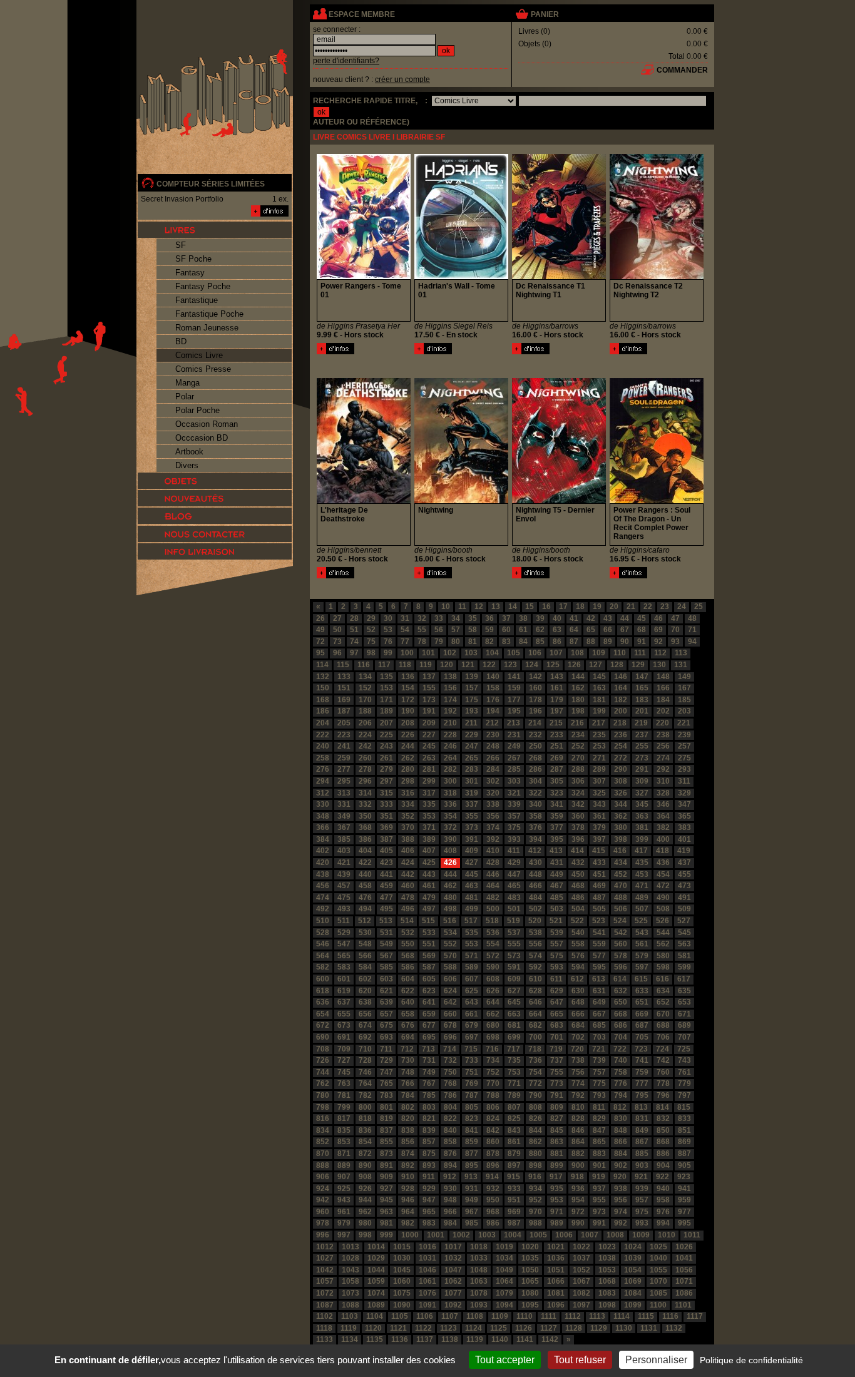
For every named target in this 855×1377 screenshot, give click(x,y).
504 (578, 908)
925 (344, 1188)
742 (663, 1060)
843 (514, 1130)
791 (556, 1095)
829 (599, 1118)
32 (421, 618)
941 (684, 1188)
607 (471, 979)
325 (599, 793)
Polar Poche (197, 410)
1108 (474, 1316)
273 (641, 758)
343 (599, 804)
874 (407, 1153)
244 (407, 746)
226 (407, 734)
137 (429, 676)
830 (620, 1118)
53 (388, 629)
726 (322, 1060)
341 (556, 804)
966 (450, 1211)
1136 (399, 1339)
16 (546, 606)
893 (429, 1165)
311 (684, 781)
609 (514, 979)
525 (641, 920)
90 (624, 641)
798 (322, 1107)
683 (556, 1025)
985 (471, 1223)
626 (492, 990)
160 (535, 687)
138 (450, 676)
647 (556, 1002)
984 (450, 1223)
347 (684, 804)
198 (578, 711)
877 (471, 1153)
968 (492, 1211)
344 (620, 804)
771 (514, 1083)
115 (343, 664)
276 (322, 769)
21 (631, 606)
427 (471, 862)
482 (492, 897)
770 (492, 1083)
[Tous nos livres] (215, 230)
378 (578, 827)
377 (556, 827)
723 (641, 1049)
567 (386, 955)
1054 (633, 1270)
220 (662, 723)
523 (598, 920)
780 (322, 1095)
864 (578, 1141)
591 (514, 967)
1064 (504, 1281)
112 (660, 652)
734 (492, 1060)
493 (344, 908)
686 (620, 1025)
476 (365, 897)
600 (322, 979)
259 (344, 758)
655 (344, 1014)
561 (641, 943)
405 (386, 850)
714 (449, 1049)
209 (429, 723)
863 (556, 1141)
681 (514, 1025)
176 (492, 699)
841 (471, 1130)
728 (365, 1060)
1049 (504, 1270)
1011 (691, 1235)
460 (407, 885)
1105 (399, 1316)
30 (388, 618)
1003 (487, 1235)
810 (578, 1107)
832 (663, 1118)
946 (407, 1199)
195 (514, 711)
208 (407, 723)
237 (641, 734)
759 (641, 1072)
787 (471, 1095)
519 (513, 920)
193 (471, 711)
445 (471, 874)
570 (450, 955)
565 (344, 955)
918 (577, 1176)
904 (663, 1165)
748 (407, 1072)
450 (578, 874)
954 (578, 1199)
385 (344, 839)
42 (590, 618)
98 (371, 652)
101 (428, 652)
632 (620, 990)
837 (386, 1130)
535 (471, 932)
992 (620, 1223)
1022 (581, 1246)
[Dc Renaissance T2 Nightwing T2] (628, 351)
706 (663, 1037)
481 (471, 897)
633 (641, 990)
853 (344, 1141)
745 (344, 1072)
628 (535, 990)
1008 (615, 1235)
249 (514, 746)
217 (598, 723)
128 (616, 664)
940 (663, 1188)
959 (684, 1199)
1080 (530, 1293)
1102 (324, 1316)
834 (322, 1130)
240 (322, 746)
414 (577, 850)
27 (337, 618)
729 (386, 1060)
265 (471, 758)
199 (599, 711)
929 (429, 1188)
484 (535, 897)
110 (619, 652)
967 (471, 1211)
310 (663, 781)
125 (553, 664)
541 (599, 932)
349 (344, 816)
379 (599, 827)
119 (425, 664)
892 (407, 1165)
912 (449, 1176)
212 (492, 723)
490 (663, 897)
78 (421, 641)
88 (590, 641)
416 (620, 850)
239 (684, 734)
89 (607, 641)
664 (535, 1014)
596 (620, 967)
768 (450, 1083)
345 (641, 804)
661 (471, 1014)
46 (658, 618)
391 (471, 839)
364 (663, 816)
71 (692, 629)
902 (620, 1165)
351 (386, 816)
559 (599, 943)
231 (514, 734)
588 (450, 967)
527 (683, 920)
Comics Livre (199, 355)
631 (599, 990)
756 (578, 1072)
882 (578, 1153)
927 (386, 1188)
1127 (548, 1328)
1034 (504, 1258)
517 (471, 920)
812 (620, 1107)
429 (514, 862)
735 (514, 1060)
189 (386, 711)
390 (450, 839)
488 (620, 897)
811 (599, 1107)
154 (407, 687)
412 (534, 850)
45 (641, 618)
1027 (325, 1258)
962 (365, 1211)
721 (598, 1049)
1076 (427, 1293)
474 (322, 897)
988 (535, 1223)
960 (322, 1211)
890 (365, 1165)
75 (371, 641)
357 (514, 816)
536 (492, 932)
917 (556, 1176)
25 (698, 606)
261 (386, 758)
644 (492, 1002)
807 (514, 1107)
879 (514, 1153)
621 (386, 990)
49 (320, 629)
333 (386, 804)
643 (471, 1002)
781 (344, 1095)
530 (365, 932)
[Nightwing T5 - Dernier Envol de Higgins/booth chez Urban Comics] (559, 500)
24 (681, 606)
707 (684, 1037)
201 (641, 711)
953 (556, 1199)
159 (514, 687)
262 (407, 758)
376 (535, 827)
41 (574, 618)
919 (598, 1176)
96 (337, 652)
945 (386, 1199)
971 (556, 1211)
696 (450, 1037)
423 (386, 862)
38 (523, 618)
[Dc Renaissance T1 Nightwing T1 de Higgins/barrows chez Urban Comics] (559, 276)
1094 (504, 1305)
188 (365, 711)
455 (684, 874)
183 (641, 699)
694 (407, 1037)
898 (535, 1165)
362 (620, 816)
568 (407, 955)
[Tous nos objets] (215, 481)
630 (578, 990)
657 (386, 1014)
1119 (348, 1328)
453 (641, 874)
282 (450, 769)
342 (578, 804)
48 (692, 618)
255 (641, 746)
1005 (538, 1235)
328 (663, 793)
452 (620, 874)
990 (578, 1223)
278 (365, 769)
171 (386, 699)
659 (429, 1014)
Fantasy (190, 272)
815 (683, 1107)
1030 (402, 1258)
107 (556, 652)
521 (556, 920)
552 (450, 943)
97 (354, 652)
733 (471, 1060)
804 (450, 1107)
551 (429, 943)
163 (599, 687)
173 (429, 699)
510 (322, 920)
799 (344, 1107)
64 (574, 629)
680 (492, 1025)
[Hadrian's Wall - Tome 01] (433, 351)
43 (607, 618)
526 (662, 920)
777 (641, 1083)
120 (446, 664)
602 (365, 979)
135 (386, 676)
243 (386, 746)
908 (365, 1176)
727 (344, 1060)
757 (599, 1072)
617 (683, 979)
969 (514, 1211)
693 (386, 1037)
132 (322, 676)
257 (684, 746)
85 (540, 641)
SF (180, 245)
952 (535, 1199)
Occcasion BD (201, 438)
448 (535, 874)
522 (577, 920)
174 (450, 699)
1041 (684, 1258)
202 (663, 711)
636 (322, 1002)
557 (556, 943)
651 (641, 1002)
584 (365, 967)
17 (563, 606)
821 (429, 1118)
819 (386, 1118)
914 (492, 1176)
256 (663, 746)
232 (535, 734)
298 (407, 781)
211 (471, 723)
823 (471, 1118)
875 (429, 1153)
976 (663, 1211)
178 (535, 699)
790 (535, 1095)
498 (450, 908)
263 (429, 758)
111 (640, 652)
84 (523, 641)
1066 (556, 1281)
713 (428, 1049)
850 (663, 1130)
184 (663, 699)
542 (620, 932)
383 (684, 827)
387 (386, 839)
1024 (633, 1246)
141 (514, 676)
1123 (448, 1328)
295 (344, 781)
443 (429, 874)
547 (344, 943)
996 (322, 1235)
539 (556, 932)
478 (407, 897)
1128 (573, 1328)
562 (663, 943)
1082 (581, 1293)
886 (663, 1153)
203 (684, 711)
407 (429, 850)
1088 (350, 1305)
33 (438, 618)
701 (556, 1037)
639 (386, 1002)
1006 (564, 1235)
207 (386, 723)
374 (492, 827)
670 (663, 1014)
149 (684, 676)
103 (471, 652)
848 (620, 1130)
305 (556, 781)
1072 (325, 1293)
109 (598, 652)
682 (535, 1025)
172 (407, 699)
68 (641, 629)
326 (620, 793)
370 (407, 827)
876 (450, 1153)
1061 (427, 1281)
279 (386, 769)
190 (407, 711)
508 (663, 908)
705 (641, 1037)
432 (578, 862)
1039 (633, 1258)
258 (322, 758)
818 (365, 1118)
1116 (670, 1316)
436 (663, 862)
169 (344, 699)
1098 (607, 1305)
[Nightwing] (433, 575)
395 (556, 839)
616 (662, 979)
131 (680, 664)
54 (405, 629)
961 (344, 1211)
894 (450, 1165)
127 (595, 664)
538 (535, 932)
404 (365, 850)
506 (620, 908)
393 (514, 839)
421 (344, 862)
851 (684, 1130)
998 (365, 1235)
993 (641, 1223)
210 (450, 723)
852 (322, 1141)
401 (684, 839)
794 (620, 1095)
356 (492, 816)
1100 (658, 1305)
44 (624, 618)
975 (641, 1211)
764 (365, 1083)
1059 (376, 1281)
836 (365, 1130)
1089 (376, 1305)
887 (684, 1153)
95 (320, 652)
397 (599, 839)
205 (344, 723)
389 (429, 839)
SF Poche (193, 259)
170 (365, 699)
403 (344, 850)
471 (641, 885)
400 (663, 839)
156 (450, 687)
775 (599, 1083)
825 (514, 1118)
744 (322, 1072)
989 (556, 1223)
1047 (453, 1270)
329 (684, 793)
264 (450, 758)
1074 (376, 1293)
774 (578, 1083)
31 (405, 618)
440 (365, 874)
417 (641, 850)
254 (620, 746)
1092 (453, 1305)
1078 (479, 1293)
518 (492, 920)
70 (675, 629)
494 (365, 908)
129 (638, 664)
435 (641, 862)
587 (429, 967)
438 (322, 874)
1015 (402, 1246)
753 (514, 1072)
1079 (504, 1293)
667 (599, 1014)
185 (684, 699)
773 (556, 1083)
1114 (621, 1316)
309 (641, 781)
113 (681, 652)
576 (578, 955)
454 (663, 874)
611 (556, 979)
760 (663, 1072)
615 (641, 979)
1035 (530, 1258)
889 (344, 1165)
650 (620, 1002)
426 (450, 862)
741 (641, 1060)
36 (489, 618)
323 (556, 793)
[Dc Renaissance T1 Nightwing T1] (531, 351)
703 (599, 1037)
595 (599, 967)
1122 (423, 1328)
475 (344, 897)
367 (344, 827)
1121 (398, 1328)
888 (322, 1165)
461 (429, 885)
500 (492, 908)
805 (471, 1107)
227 (429, 734)
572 (492, 955)
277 (344, 769)
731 (429, 1060)
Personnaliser (656, 1359)
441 (386, 874)
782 (365, 1095)
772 (535, 1083)
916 (534, 1176)
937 (599, 1188)
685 (599, 1025)
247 (471, 746)
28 (354, 618)
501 (514, 908)
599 (684, 967)
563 (684, 943)
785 (429, 1095)
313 (344, 793)
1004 (512, 1235)
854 (365, 1141)
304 (535, 781)
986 (492, 1223)
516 (449, 920)
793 (599, 1095)
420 (322, 862)
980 (365, 1223)
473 (684, 885)
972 (578, 1211)
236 (620, 734)
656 (365, 1014)
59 (489, 629)
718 (534, 1049)
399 (641, 839)
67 (624, 629)
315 (386, 793)
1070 (658, 1281)
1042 (325, 1270)
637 (344, 1002)
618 (322, 990)
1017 (453, 1246)
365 (684, 816)
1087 (325, 1305)
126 (574, 664)
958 (663, 1199)
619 (344, 990)
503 (556, 908)
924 (322, 1188)
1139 (474, 1339)
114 (322, 664)
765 (386, 1083)
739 (599, 1060)
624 (450, 990)
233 (556, 734)
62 (540, 629)
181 (599, 699)
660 (450, 1014)
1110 (524, 1316)
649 (599, 1002)
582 (322, 967)
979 (344, 1223)
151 (344, 687)
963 (386, 1211)
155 (429, 687)
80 (455, 641)
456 (322, 885)
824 (492, 1118)
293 (684, 769)
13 (495, 606)
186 (322, 711)
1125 (498, 1328)
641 (429, 1002)
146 (620, 676)
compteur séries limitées (210, 184)
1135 (374, 1339)
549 (386, 943)
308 (620, 781)
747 (386, 1072)
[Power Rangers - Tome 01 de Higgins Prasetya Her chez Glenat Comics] (364, 276)
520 (534, 920)
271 (599, 758)
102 (449, 652)
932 (492, 1188)
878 (492, 1153)
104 (492, 652)
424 (407, 862)
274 (663, 758)
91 (641, 641)
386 (365, 839)
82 (489, 641)
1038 (607, 1258)
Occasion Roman (206, 424)
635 (684, 990)
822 (450, 1118)
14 (512, 606)
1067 (581, 1281)
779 (684, 1083)
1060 (402, 1281)
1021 (556, 1246)
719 (556, 1049)
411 (514, 850)
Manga (187, 382)
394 (535, 839)
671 (684, 1014)
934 (535, 1188)
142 (535, 676)
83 (506, 641)
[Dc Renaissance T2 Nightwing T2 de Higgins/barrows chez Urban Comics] (657, 276)
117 (384, 664)
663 (514, 1014)
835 (344, 1130)
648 (578, 1002)
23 (664, 606)
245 (429, 746)
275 (684, 758)
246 (450, 746)
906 (322, 1176)
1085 (658, 1293)
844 (535, 1130)
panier (545, 14)
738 (578, 1060)
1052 (581, 1270)
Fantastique (196, 300)
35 (472, 618)
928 (407, 1188)
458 (365, 885)
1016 (427, 1246)
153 (386, 687)
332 (365, 804)
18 (580, 606)
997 (344, 1235)
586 (407, 967)
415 (598, 850)
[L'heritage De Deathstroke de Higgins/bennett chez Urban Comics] (364, 500)
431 (556, 862)
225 (386, 734)
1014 (376, 1246)
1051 (556, 1270)
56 (438, 629)
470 (620, 885)
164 (620, 687)
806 (492, 1107)
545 (684, 932)
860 (492, 1141)
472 (663, 885)
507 (641, 908)
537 (514, 932)
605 (429, 979)
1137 (424, 1339)
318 (450, 793)
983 (429, 1223)
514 (407, 920)
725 (683, 1049)
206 (365, 723)
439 (344, 874)
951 (514, 1199)
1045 (402, 1270)
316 (407, 793)
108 (577, 652)
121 (467, 664)
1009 (641, 1235)
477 (386, 897)
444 (450, 874)
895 (471, 1165)
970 (535, 1211)
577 (599, 955)
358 (535, 816)
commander (682, 70)
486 (578, 897)
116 (363, 664)
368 (365, 827)
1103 (349, 1316)
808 (535, 1107)
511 (343, 920)
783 (386, 1095)
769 (471, 1083)
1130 (623, 1328)
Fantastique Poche (209, 314)
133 (344, 676)
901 (599, 1165)
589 (471, 967)
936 (578, 1188)
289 (599, 769)
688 (663, 1025)
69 (658, 629)
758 (620, 1072)
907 (344, 1176)
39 (540, 618)
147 (641, 676)
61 (523, 629)
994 (663, 1223)
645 (514, 1002)
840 (450, 1130)
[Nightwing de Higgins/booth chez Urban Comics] (461, 500)
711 (386, 1049)
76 (388, 641)
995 (684, 1223)
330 (322, 804)
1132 (673, 1328)
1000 (410, 1235)
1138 (449, 1339)
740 (620, 1060)
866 (620, 1141)
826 (535, 1118)
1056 (684, 1270)
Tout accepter (505, 1359)
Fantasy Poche (202, 286)
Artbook (189, 451)
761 (684, 1072)
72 (320, 641)
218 (620, 723)
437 (684, 862)
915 (513, 1176)
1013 (350, 1246)
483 (514, 897)
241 (344, 746)
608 (492, 979)
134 (365, 676)
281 (429, 769)
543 (641, 932)
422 (365, 862)
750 (450, 1072)
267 (514, 758)
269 (556, 758)
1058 (350, 1281)
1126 (523, 1328)
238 (663, 734)
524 (620, 920)
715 (471, 1049)
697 (471, 1037)
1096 (556, 1305)
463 (471, 885)
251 (556, 746)
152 (365, 687)
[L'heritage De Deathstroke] (335, 575)
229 (471, 734)
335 (429, 804)
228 (450, 734)
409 (471, 850)
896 (492, 1165)
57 (455, 629)
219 (641, 723)
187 (344, 711)
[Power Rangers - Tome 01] (335, 351)
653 (684, 1002)
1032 (453, 1258)
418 (662, 850)
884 (620, 1153)
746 (365, 1072)
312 (322, 793)
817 (344, 1118)
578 (620, 955)
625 (471, 990)
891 (386, 1165)
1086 (684, 1293)
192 (450, 711)
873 (386, 1153)
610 (535, 979)
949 (471, 1199)
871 (344, 1153)
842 (492, 1130)
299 (429, 781)
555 (514, 943)
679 (471, 1025)
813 (641, 1107)
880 (535, 1153)
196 (535, 711)
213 (513, 723)
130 (659, 664)
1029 (376, 1258)
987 (514, 1223)
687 (641, 1025)
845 (556, 1130)
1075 (402, 1293)
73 (337, 641)
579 (641, 955)
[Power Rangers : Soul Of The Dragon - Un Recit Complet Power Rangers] (628, 575)
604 (407, 979)
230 (492, 734)
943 (344, 1199)
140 (492, 676)
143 (556, 676)
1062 (453, 1281)
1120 (373, 1328)
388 (407, 839)
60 (506, 629)
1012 (325, 1246)
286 (535, 769)
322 (535, 793)
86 (557, 641)
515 (428, 920)
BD (181, 341)
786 (450, 1095)
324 (578, 793)
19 (597, 606)
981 (386, 1223)
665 (556, 1014)
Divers (186, 465)
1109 (499, 1316)
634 (663, 990)
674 (365, 1025)
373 (471, 827)
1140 (499, 1339)
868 (663, 1141)
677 (429, 1025)
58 (472, 629)
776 (620, 1083)
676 (407, 1025)
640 (407, 1002)
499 (471, 908)
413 (556, 850)
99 (388, 652)
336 (450, 804)
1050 (530, 1270)
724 (662, 1049)
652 (663, 1002)
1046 (427, 1270)
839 (429, 1130)
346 (663, 804)
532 (407, 932)
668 (620, 1014)
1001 (435, 1235)
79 (438, 641)
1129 (598, 1328)
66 (607, 629)
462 (450, 885)
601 (344, 979)
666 (578, 1014)
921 (641, 1176)
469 (599, 885)
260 (365, 758)
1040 (658, 1258)
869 (684, 1141)
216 (577, 723)
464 (492, 885)
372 (450, 827)
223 (344, 734)
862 (535, 1141)
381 (641, 827)
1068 (607, 1281)
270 (578, 758)
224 (365, 734)
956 (620, 1199)
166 (663, 687)
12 (478, 606)
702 (578, 1037)
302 (492, 781)
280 (407, 769)
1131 (648, 1328)
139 (471, 676)
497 (429, 908)
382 (663, 827)
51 (354, 629)
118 (405, 664)
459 (386, 885)
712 (407, 1049)
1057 (325, 1281)
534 (450, 932)
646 (535, 1002)
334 (407, 804)
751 (471, 1072)
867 (641, 1141)
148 (663, 676)
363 (641, 816)
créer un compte (402, 79)
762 (322, 1083)
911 (428, 1176)
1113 (597, 1316)
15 (529, 606)
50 (337, 629)
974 (620, 1211)
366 (322, 827)
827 (556, 1118)
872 (365, 1153)
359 (556, 816)
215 (556, 723)
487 (599, 897)
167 (684, 687)
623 (429, 990)
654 (322, 1014)
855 (386, 1141)
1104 (374, 1316)
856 (407, 1141)
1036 (556, 1258)
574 (535, 955)
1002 (461, 1235)
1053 (607, 1270)
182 (620, 699)
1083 (607, 1293)
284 (492, 769)
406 (407, 850)
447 (514, 874)
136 (407, 676)
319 (471, 793)
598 (663, 967)
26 (320, 618)
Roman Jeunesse (206, 327)
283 (471, 769)
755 (556, 1072)
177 (514, 699)
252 (578, 746)
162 (578, 687)
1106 (424, 1316)
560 (620, 943)
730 (407, 1060)
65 (590, 629)
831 (641, 1118)
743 (684, 1060)
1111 (548, 1316)
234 (578, 734)
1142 (549, 1339)
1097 (581, 1305)
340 (535, 804)
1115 (646, 1316)
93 (675, 641)
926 (365, 1188)
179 (556, 699)
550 (407, 943)
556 (535, 943)
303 (514, 781)
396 (578, 839)
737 (556, 1060)
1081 (556, 1293)
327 (641, 793)
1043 (350, 1270)
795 (641, 1095)
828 (578, 1118)
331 (344, 804)
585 (386, 967)
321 (514, 793)
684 (578, 1025)
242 (365, 746)
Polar (184, 396)
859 (471, 1141)
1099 (633, 1305)
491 (684, 897)
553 (471, 943)
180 (578, 699)
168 (322, 699)
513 (385, 920)
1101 (683, 1305)
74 (354, 641)
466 (535, 885)
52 (371, 629)
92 (658, 641)
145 (599, 676)
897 (514, 1165)
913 (471, 1176)
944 (365, 1199)
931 (471, 1188)
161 (556, 687)
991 (599, 1223)
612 (577, 979)
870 (322, 1153)
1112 (573, 1316)
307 (599, 781)
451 (599, 874)
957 (641, 1199)
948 (450, 1199)
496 (407, 908)
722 (620, 1049)
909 (386, 1176)
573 (514, 955)
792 (578, 1095)
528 (322, 932)
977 (684, 1211)
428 (492, 862)
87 (574, 641)
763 (344, 1083)
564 (322, 955)
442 (407, 874)
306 (578, 781)
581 (684, 955)
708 (322, 1049)
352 (407, 816)
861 (514, 1141)
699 (514, 1037)
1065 (530, 1281)
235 (599, 734)
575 (556, 955)
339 (514, 804)
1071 (684, 1281)
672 (322, 1025)
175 (471, 699)
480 (450, 897)
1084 (633, 1293)
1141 (524, 1339)
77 (405, 641)
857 (429, 1141)
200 (620, 711)
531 (386, 932)
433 (599, 862)
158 (492, 687)
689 (684, 1025)
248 (492, 746)
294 (322, 781)
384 (322, 839)
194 (492, 711)
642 (450, 1002)
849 (641, 1130)
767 (429, 1083)
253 (599, 746)
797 (684, 1095)
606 (450, 979)
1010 (666, 1235)
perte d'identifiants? (346, 60)
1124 (473, 1328)
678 (450, 1025)
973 (599, 1211)
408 (450, 850)
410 (492, 850)
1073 (350, 1293)
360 (578, 816)
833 (684, 1118)
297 (386, 781)
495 (386, 908)
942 (322, 1199)
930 (450, 1188)
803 (429, 1107)
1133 (324, 1339)
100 (407, 652)
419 (683, 850)
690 (322, 1037)
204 (322, 723)
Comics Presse (203, 369)
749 (429, 1072)
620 (365, 990)
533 (429, 932)
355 (471, 816)
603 (386, 979)
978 (322, 1223)
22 (647, 606)
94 (692, 641)
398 (620, 839)
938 (620, 1188)
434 (620, 862)
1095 (530, 1305)
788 (492, 1095)
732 (450, 1060)
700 (535, 1037)
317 (429, 793)
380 (620, 827)
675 (386, 1025)
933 (514, 1188)
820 (407, 1118)
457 (344, 885)
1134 (349, 1339)
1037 (581, 1258)
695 (429, 1037)
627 (514, 990)
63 (557, 629)
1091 (427, 1305)
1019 (504, 1246)
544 (663, 932)
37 (506, 618)
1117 (695, 1316)
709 (344, 1049)
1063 (479, 1281)
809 (556, 1107)
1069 (633, 1281)
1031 (427, 1258)
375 (514, 827)
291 (641, 769)
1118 (324, 1328)
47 (675, 618)
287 (556, 769)
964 (407, 1211)
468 (578, 885)
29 (371, 618)
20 (614, 606)
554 (492, 943)
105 (513, 652)
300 (450, 781)
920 (620, 1176)
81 (472, 641)
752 (492, 1072)
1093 (479, 1305)
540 (578, 932)
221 (683, 723)
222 (322, 734)
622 (407, 990)
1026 (684, 1246)
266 (492, 758)
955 (599, 1199)
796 (663, 1095)
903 (641, 1165)
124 (531, 664)
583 (344, 967)
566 (365, 955)
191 (429, 711)
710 (365, 1049)
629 (556, 990)
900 (578, 1165)
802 (407, 1107)
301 (471, 781)
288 (578, 769)
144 (578, 676)
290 (620, 769)
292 (663, 769)
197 (556, 711)
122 (489, 664)
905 (684, 1165)
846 (578, 1130)
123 (510, 664)
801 (386, 1107)
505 (599, 908)
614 (620, 979)
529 (344, 932)
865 (599, 1141)
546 (322, 943)
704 (620, 1037)
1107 (449, 1316)
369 (386, 827)
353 (429, 816)
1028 (350, 1258)
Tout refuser (580, 1359)
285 (514, 769)
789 (514, 1095)
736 (535, 1060)
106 (534, 652)
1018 (479, 1246)
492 (322, 908)
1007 (589, 1235)
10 (445, 606)
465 (514, 885)
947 (429, 1199)
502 (535, 908)
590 (492, 967)
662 (492, 1014)
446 (492, 874)
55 (421, 629)
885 (641, 1153)
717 (513, 1049)
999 (386, 1235)
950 (492, 1199)
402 (322, 850)
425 (429, 862)
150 (322, 687)
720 (577, 1049)
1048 (479, 1270)
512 (364, 920)
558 (578, 943)
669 (641, 1014)
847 (599, 1130)
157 (471, 687)
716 (492, 1049)
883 (599, 1153)
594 (578, 967)
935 (556, 1188)
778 (663, 1083)
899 (556, 1165)
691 (344, 1037)
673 (344, 1025)
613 (598, 979)
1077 (453, 1293)
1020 (530, 1246)
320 (492, 793)
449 (556, 874)
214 (534, 723)
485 (556, 897)
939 (641, 1188)
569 (429, 955)
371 (429, 827)
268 (535, 758)
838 (407, 1130)
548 (365, 943)
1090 (402, 1305)
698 (492, 1037)
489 (641, 897)
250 (535, 746)
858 (450, 1141)
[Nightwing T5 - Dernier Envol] (531, 575)
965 (429, 1211)
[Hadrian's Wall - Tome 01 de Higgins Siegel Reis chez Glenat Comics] (461, 276)
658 (407, 1014)
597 (641, 967)
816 (322, 1118)
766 (407, 1083)
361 (599, 816)
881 (556, 1153)
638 (365, 1002)
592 (535, 967)
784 (407, 1095)
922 (662, 1176)
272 (620, 758)
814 (662, 1107)
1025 (658, 1246)
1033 (479, 1258)
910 (407, 1176)
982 (407, 1223)
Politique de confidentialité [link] (751, 1360)
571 (471, 955)
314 (365, 793)
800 (365, 1107)
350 (365, 816)
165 (641, 687)
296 (365, 781)
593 (556, 967)
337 (471, 804)
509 (684, 908)
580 (663, 955)
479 (429, 897)
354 (450, 816)
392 (492, 839)
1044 (376, 1270)
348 (322, 816)
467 (556, 885)
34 (455, 618)
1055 (658, 1270)
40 (557, 618)
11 (462, 606)
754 (535, 1072)
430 (535, 862)
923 (683, 1176)
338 (492, 804)
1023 (607, 1246)
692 (365, 1037)
